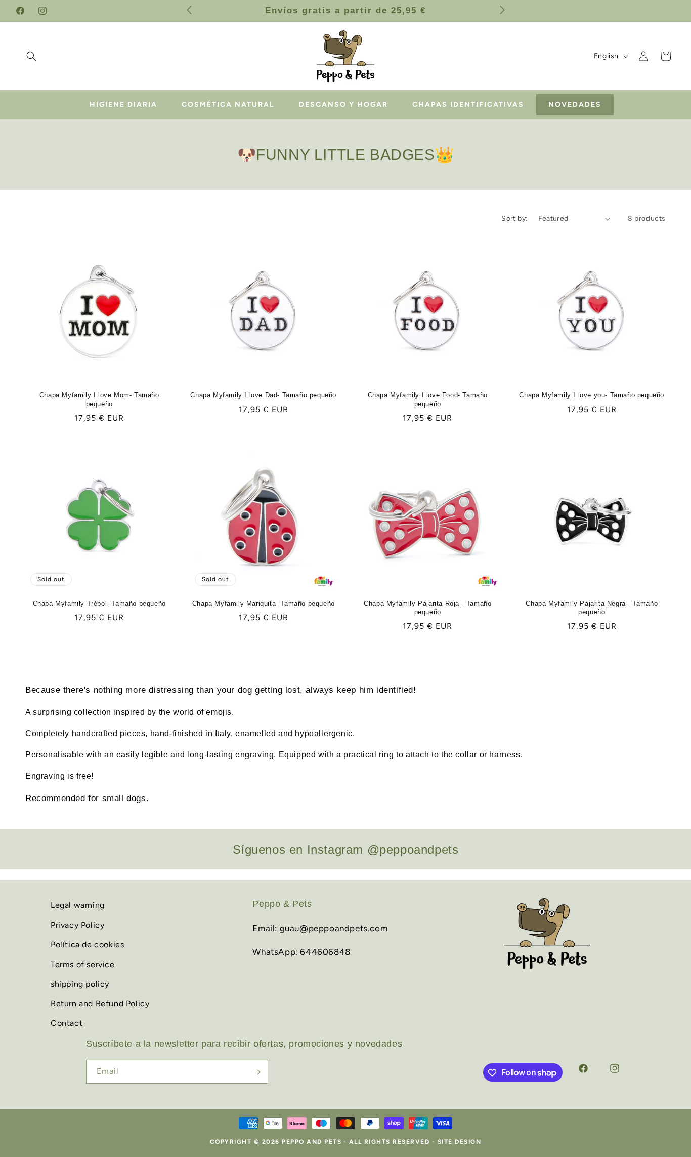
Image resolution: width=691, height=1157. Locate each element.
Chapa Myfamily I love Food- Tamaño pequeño (428, 399)
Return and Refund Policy (100, 1003)
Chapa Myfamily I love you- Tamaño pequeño (591, 395)
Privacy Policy (77, 924)
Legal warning (78, 905)
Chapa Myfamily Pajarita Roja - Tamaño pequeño (427, 608)
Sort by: (514, 218)
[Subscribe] (256, 1072)
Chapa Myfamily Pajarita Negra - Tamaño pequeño (592, 608)
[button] (31, 56)
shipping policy (80, 983)
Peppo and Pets (311, 1141)
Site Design (460, 1141)
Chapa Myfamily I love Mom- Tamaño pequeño (99, 399)
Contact (66, 1022)
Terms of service (83, 964)
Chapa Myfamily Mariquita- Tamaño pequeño (263, 603)
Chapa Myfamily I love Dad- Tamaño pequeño (263, 395)
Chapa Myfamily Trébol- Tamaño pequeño (99, 603)
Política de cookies (87, 944)
